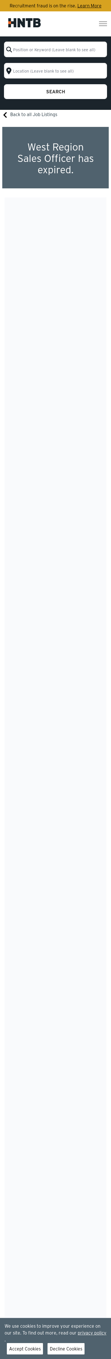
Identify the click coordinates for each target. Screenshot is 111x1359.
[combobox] (55, 49)
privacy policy (92, 1333)
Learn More (89, 6)
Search (55, 91)
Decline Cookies (66, 1349)
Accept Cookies (25, 1349)
